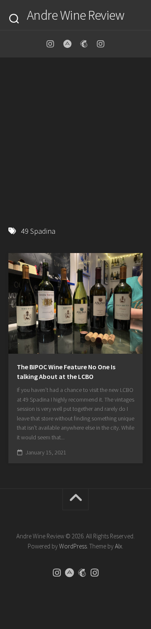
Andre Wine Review (76, 15)
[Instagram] (50, 44)
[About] (67, 44)
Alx (118, 546)
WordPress (73, 546)
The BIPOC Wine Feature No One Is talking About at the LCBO (66, 372)
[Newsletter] (84, 44)
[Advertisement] (75, 137)
